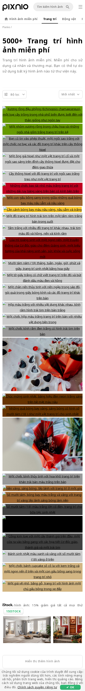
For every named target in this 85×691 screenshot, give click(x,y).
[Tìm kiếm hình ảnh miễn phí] (68, 7)
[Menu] (80, 6)
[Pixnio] (15, 8)
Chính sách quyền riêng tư (37, 687)
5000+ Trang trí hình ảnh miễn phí (42, 45)
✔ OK (70, 687)
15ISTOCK (13, 611)
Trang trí (50, 19)
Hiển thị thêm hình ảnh (42, 661)
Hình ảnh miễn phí (23, 19)
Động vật (69, 19)
